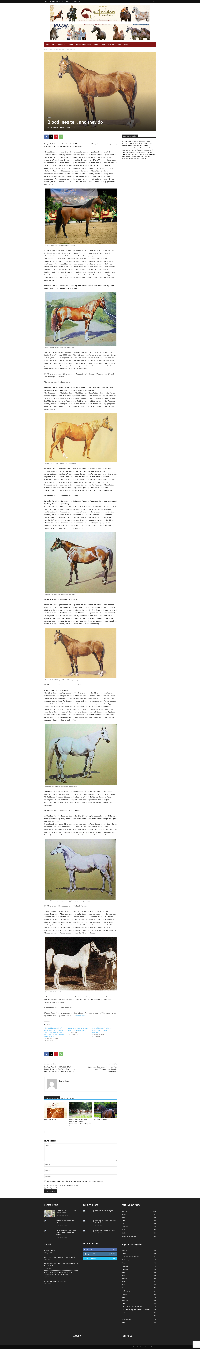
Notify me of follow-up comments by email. (64, 1185)
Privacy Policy (77, 1)
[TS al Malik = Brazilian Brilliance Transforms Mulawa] (49, 1233)
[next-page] (49, 1132)
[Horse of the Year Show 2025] (49, 1223)
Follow (113, 1254)
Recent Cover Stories (131, 1257)
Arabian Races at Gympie (104, 1211)
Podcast (96, 44)
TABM (103, 44)
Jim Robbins (54, 127)
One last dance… (50, 1119)
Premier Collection (82, 44)
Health (124, 1275)
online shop (80, 1016)
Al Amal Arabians (101, 1119)
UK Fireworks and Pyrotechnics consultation (59, 1257)
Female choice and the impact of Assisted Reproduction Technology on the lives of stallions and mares (80, 1124)
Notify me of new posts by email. (60, 1188)
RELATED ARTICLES (52, 1098)
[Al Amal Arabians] (105, 1110)
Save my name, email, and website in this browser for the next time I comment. (75, 1181)
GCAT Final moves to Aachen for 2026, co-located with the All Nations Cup (59, 1273)
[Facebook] (46, 137)
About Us (140, 1347)
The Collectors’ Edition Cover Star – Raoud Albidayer (101, 1030)
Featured (125, 1266)
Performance (126, 1291)
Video (119, 44)
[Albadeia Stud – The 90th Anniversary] (49, 1213)
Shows (124, 1297)
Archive (124, 1250)
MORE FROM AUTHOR (68, 1098)
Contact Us (60, 1)
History (124, 1278)
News (53, 44)
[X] (51, 137)
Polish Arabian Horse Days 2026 (55, 1281)
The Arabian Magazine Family (132, 1306)
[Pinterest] (56, 137)
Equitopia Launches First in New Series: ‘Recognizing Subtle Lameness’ (102, 1069)
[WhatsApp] (61, 137)
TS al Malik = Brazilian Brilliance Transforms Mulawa (66, 1233)
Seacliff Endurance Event (105, 1230)
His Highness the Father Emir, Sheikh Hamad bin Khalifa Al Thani (61, 1265)
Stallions (111, 44)
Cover (70, 44)
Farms (124, 1263)
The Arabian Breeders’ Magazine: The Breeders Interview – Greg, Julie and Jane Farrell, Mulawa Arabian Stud (54, 1032)
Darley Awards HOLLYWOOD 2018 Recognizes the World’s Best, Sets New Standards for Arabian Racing (59, 1069)
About (68, 1)
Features (60, 44)
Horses (124, 1281)
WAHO (123, 1322)
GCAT (123, 1272)
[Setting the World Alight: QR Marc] (88, 1223)
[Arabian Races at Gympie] (88, 1213)
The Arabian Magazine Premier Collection (136, 1309)
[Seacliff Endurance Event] (88, 1233)
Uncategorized (126, 1319)
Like (113, 1249)
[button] (154, 1)
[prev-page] (45, 1132)
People (124, 1288)
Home (47, 44)
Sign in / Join (49, 1)
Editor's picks (127, 1260)
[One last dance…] (55, 1110)
